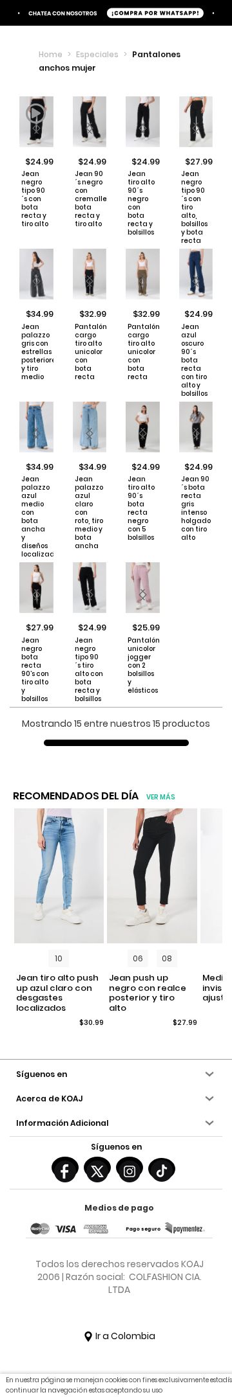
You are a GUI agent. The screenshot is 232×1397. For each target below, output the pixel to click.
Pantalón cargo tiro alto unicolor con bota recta (89, 352)
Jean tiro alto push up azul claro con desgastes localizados (57, 993)
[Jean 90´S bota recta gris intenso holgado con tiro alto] (196, 427)
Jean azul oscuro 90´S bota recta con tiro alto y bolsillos (194, 360)
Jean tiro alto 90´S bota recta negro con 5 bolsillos (141, 508)
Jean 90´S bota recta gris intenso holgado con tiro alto (195, 508)
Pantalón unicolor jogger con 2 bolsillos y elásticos (142, 665)
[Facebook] (65, 1168)
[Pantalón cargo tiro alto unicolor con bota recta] (90, 274)
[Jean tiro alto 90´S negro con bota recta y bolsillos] (143, 121)
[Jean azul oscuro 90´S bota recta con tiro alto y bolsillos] (196, 274)
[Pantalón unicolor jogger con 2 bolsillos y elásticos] (143, 587)
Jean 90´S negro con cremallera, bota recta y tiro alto (89, 199)
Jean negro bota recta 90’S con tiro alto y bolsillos (35, 669)
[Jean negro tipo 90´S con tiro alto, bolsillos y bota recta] (196, 121)
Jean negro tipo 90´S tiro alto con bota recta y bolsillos (89, 669)
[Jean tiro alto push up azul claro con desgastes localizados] (59, 875)
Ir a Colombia (124, 1336)
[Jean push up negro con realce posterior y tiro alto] (152, 875)
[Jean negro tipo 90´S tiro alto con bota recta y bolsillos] (90, 587)
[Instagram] (129, 1168)
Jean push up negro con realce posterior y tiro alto (147, 993)
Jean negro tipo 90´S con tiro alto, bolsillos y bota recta (194, 207)
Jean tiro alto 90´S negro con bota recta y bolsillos (141, 203)
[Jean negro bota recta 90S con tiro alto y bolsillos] (36, 587)
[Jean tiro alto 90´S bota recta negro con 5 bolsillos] (143, 427)
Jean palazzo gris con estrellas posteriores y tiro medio (35, 352)
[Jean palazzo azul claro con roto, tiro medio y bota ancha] (90, 427)
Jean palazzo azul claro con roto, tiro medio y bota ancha (89, 512)
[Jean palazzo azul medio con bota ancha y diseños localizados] (36, 427)
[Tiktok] (161, 1169)
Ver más (160, 797)
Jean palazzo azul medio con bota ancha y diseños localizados (35, 516)
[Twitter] (97, 1168)
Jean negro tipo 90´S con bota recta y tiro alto (34, 199)
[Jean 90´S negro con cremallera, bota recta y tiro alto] (90, 121)
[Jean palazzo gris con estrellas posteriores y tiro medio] (36, 274)
